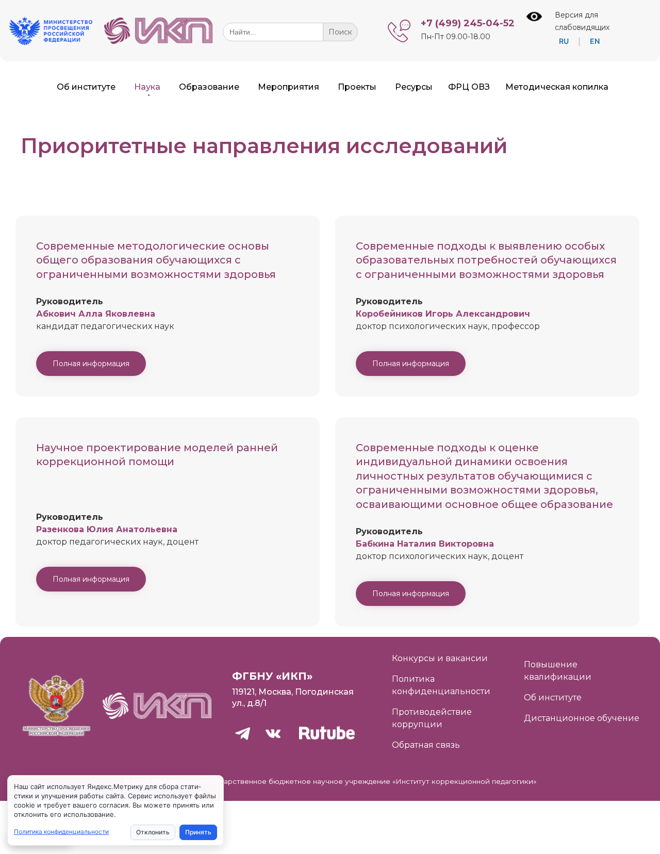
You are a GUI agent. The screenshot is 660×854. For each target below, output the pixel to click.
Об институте (86, 87)
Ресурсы (414, 87)
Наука (147, 87)
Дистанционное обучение (581, 718)
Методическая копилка (556, 87)
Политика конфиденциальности (61, 831)
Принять (198, 832)
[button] (91, 363)
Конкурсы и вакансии (440, 658)
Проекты (357, 87)
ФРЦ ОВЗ (469, 87)
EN (595, 41)
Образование (209, 87)
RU (564, 41)
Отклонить (153, 832)
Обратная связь (426, 745)
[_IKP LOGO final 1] (158, 41)
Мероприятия (288, 87)
